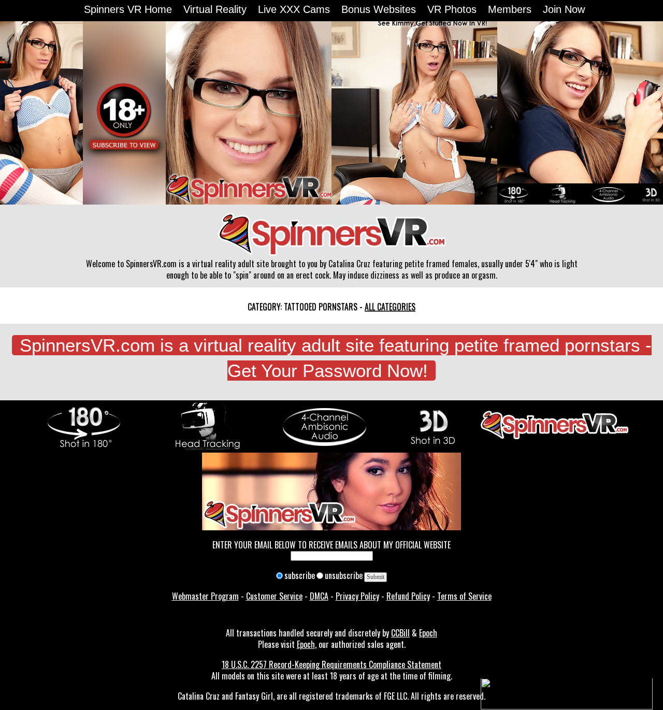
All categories (390, 306)
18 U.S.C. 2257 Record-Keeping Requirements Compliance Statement (331, 664)
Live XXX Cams (294, 9)
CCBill (400, 633)
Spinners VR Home (128, 9)
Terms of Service (464, 596)
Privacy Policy (357, 596)
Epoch (428, 633)
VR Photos (452, 9)
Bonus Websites (378, 9)
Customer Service (274, 596)
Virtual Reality (215, 9)
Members (509, 9)
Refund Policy (408, 596)
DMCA (319, 596)
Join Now (564, 9)
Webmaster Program (205, 596)
